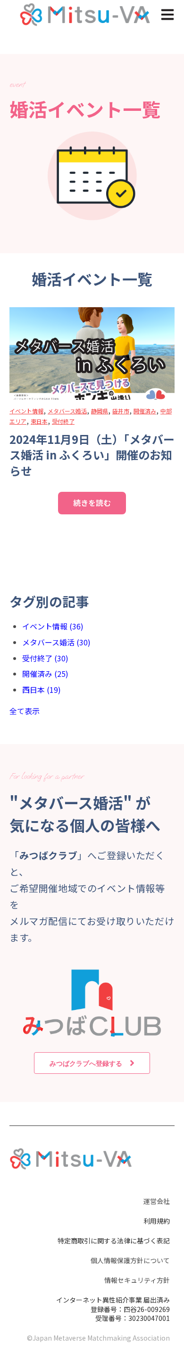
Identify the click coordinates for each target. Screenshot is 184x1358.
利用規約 (156, 1221)
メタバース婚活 (67, 411)
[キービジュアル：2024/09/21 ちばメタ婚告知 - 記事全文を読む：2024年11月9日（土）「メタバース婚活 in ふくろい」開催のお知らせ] (92, 353)
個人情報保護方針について (130, 1260)
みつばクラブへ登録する (86, 1063)
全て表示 (24, 710)
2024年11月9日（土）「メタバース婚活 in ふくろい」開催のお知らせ (92, 455)
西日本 (41, 689)
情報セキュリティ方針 (137, 1280)
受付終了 (63, 421)
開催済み (145, 411)
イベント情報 (26, 411)
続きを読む (92, 502)
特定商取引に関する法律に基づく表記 (114, 1240)
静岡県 (99, 411)
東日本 (39, 421)
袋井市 (120, 411)
